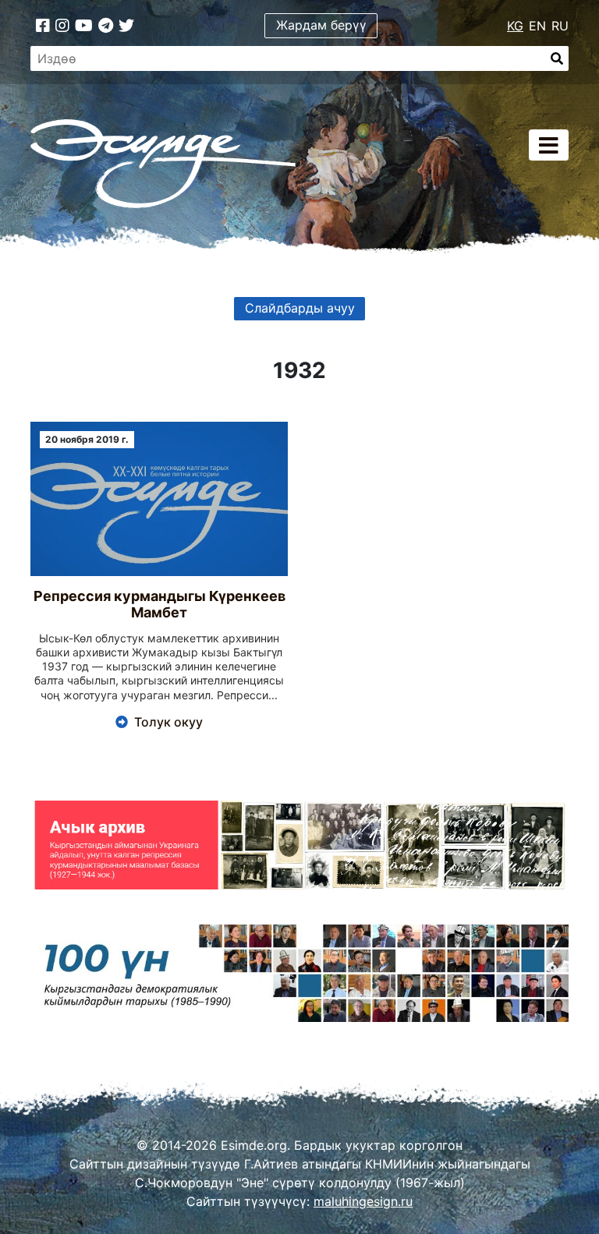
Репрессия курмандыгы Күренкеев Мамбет (159, 604)
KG (515, 26)
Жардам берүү (321, 25)
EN (537, 26)
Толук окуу (168, 722)
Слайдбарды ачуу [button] (300, 308)
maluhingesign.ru (363, 1201)
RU (560, 26)
